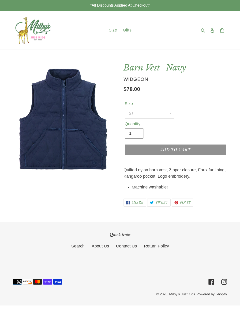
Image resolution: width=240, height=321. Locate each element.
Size (129, 103)
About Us (100, 246)
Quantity (132, 123)
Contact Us (126, 246)
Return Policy (156, 246)
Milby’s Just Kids (182, 294)
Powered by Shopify (211, 294)
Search (78, 246)
